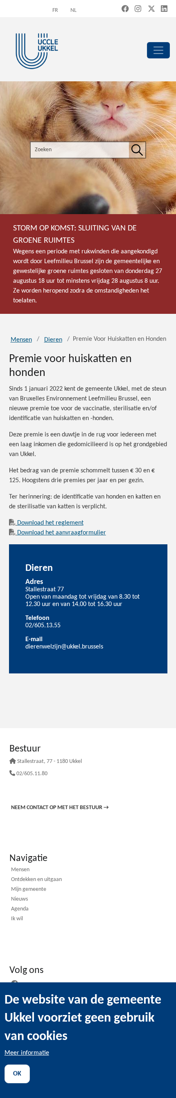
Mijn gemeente (28, 889)
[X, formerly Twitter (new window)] (151, 9)
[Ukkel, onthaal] (37, 50)
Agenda (20, 909)
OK (17, 1074)
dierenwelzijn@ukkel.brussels (64, 647)
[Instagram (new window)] (137, 9)
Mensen (21, 340)
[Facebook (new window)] (125, 9)
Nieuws (19, 899)
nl (73, 10)
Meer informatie (27, 1053)
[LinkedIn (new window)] (164, 9)
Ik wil (17, 919)
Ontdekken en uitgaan (36, 880)
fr (55, 10)
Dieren (53, 340)
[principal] (158, 50)
